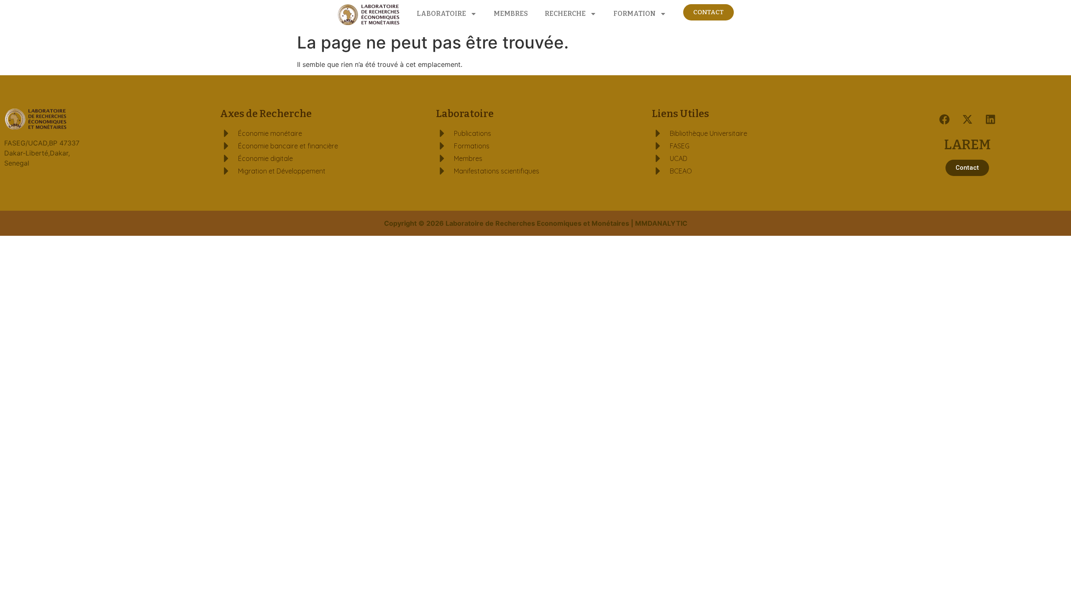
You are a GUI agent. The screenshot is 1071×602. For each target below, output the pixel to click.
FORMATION (634, 14)
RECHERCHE (565, 14)
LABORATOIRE (441, 14)
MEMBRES (511, 14)
